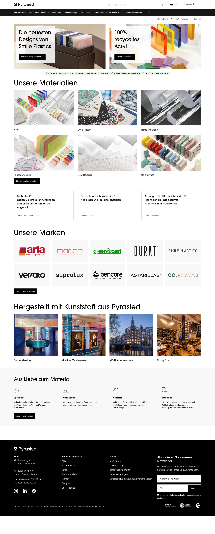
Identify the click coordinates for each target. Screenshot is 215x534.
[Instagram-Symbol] (16, 491)
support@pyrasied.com (25, 474)
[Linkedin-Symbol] (25, 491)
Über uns (185, 19)
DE (175, 5)
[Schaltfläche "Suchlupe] (161, 4)
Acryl (31, 12)
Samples (197, 19)
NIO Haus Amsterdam (121, 360)
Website (174, 19)
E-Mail (160, 483)
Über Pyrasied (68, 487)
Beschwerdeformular (119, 469)
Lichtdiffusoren (85, 12)
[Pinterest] (34, 491)
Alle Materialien (20, 12)
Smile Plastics (40, 12)
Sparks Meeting (22, 360)
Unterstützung (162, 19)
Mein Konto (115, 460)
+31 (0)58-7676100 (23, 470)
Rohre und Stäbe (54, 12)
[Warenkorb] (199, 4)
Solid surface (99, 12)
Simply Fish (163, 360)
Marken (65, 478)
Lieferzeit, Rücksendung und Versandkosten (130, 478)
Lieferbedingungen (118, 474)
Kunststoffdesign (70, 12)
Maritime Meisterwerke (74, 360)
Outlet (148, 12)
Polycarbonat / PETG (114, 12)
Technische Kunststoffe (134, 12)
